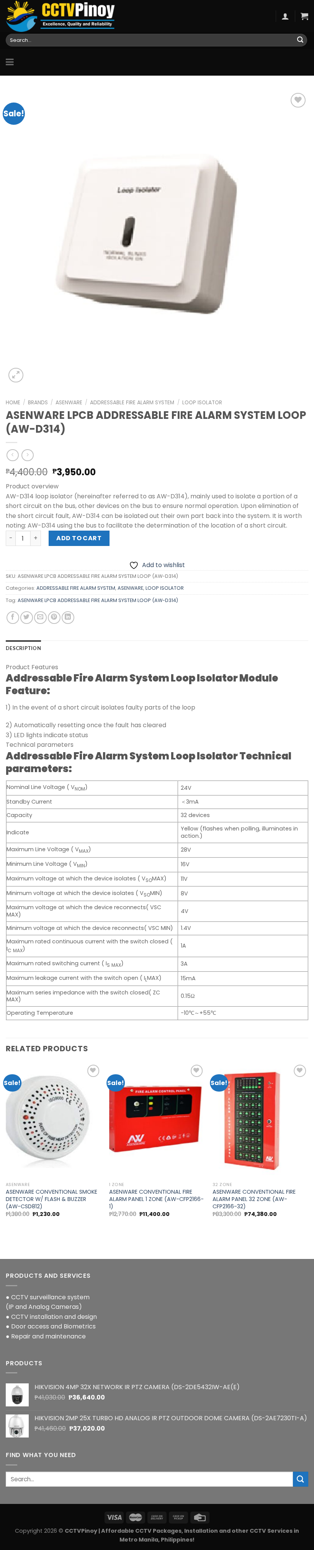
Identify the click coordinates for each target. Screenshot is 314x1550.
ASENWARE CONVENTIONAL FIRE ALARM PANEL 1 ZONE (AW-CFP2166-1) (156, 1199)
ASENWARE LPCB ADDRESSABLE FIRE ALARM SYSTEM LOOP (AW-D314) (98, 600)
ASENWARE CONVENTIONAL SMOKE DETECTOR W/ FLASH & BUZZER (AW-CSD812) (51, 1199)
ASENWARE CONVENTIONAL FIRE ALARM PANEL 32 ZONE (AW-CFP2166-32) (254, 1199)
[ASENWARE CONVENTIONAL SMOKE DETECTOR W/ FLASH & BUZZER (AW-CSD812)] (53, 1120)
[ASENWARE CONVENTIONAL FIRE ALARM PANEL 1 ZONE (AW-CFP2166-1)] (157, 1120)
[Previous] (6, 1146)
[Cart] (304, 16)
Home (13, 402)
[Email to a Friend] (40, 617)
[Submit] (300, 40)
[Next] (308, 1146)
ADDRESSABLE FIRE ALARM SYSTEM (132, 402)
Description (23, 648)
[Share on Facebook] (13, 617)
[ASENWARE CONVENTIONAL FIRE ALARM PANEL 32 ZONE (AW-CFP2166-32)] (260, 1120)
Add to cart (78, 538)
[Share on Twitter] (26, 617)
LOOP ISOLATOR (202, 402)
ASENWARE (69, 402)
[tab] (23, 648)
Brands (38, 402)
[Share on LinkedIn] (68, 617)
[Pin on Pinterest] (54, 617)
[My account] (285, 16)
